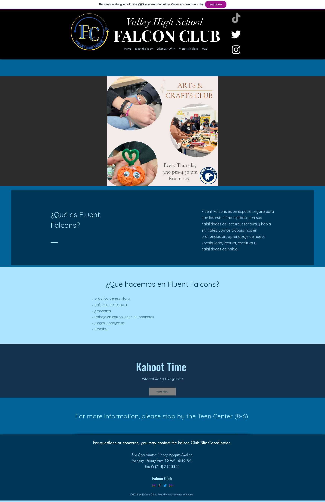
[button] (162, 131)
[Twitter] (236, 34)
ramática (103, 311)
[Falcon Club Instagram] (154, 485)
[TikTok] (236, 18)
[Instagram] (236, 49)
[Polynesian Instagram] (171, 485)
